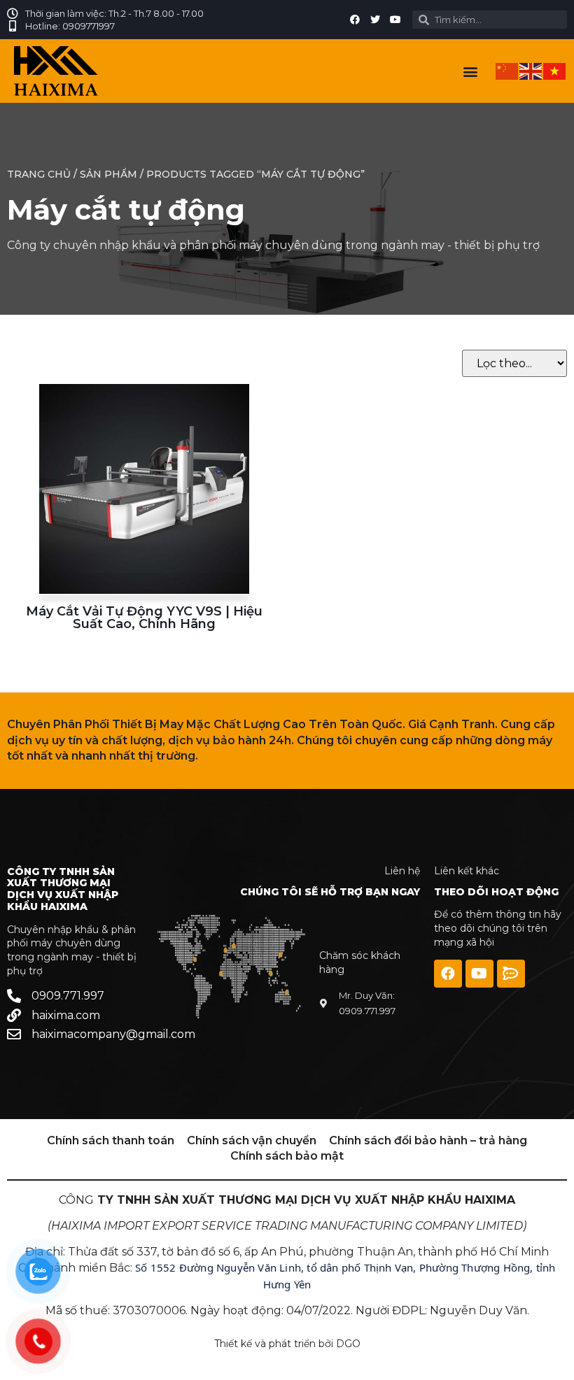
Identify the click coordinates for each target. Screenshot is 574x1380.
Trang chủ (39, 174)
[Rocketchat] (511, 974)
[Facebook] (355, 19)
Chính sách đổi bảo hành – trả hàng (428, 1140)
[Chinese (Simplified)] (507, 70)
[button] (470, 71)
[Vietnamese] (555, 70)
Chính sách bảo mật (287, 1155)
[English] (531, 70)
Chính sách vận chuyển (251, 1140)
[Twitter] (375, 19)
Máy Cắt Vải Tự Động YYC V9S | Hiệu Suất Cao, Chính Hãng (144, 618)
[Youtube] (395, 19)
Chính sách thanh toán (110, 1140)
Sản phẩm (108, 174)
